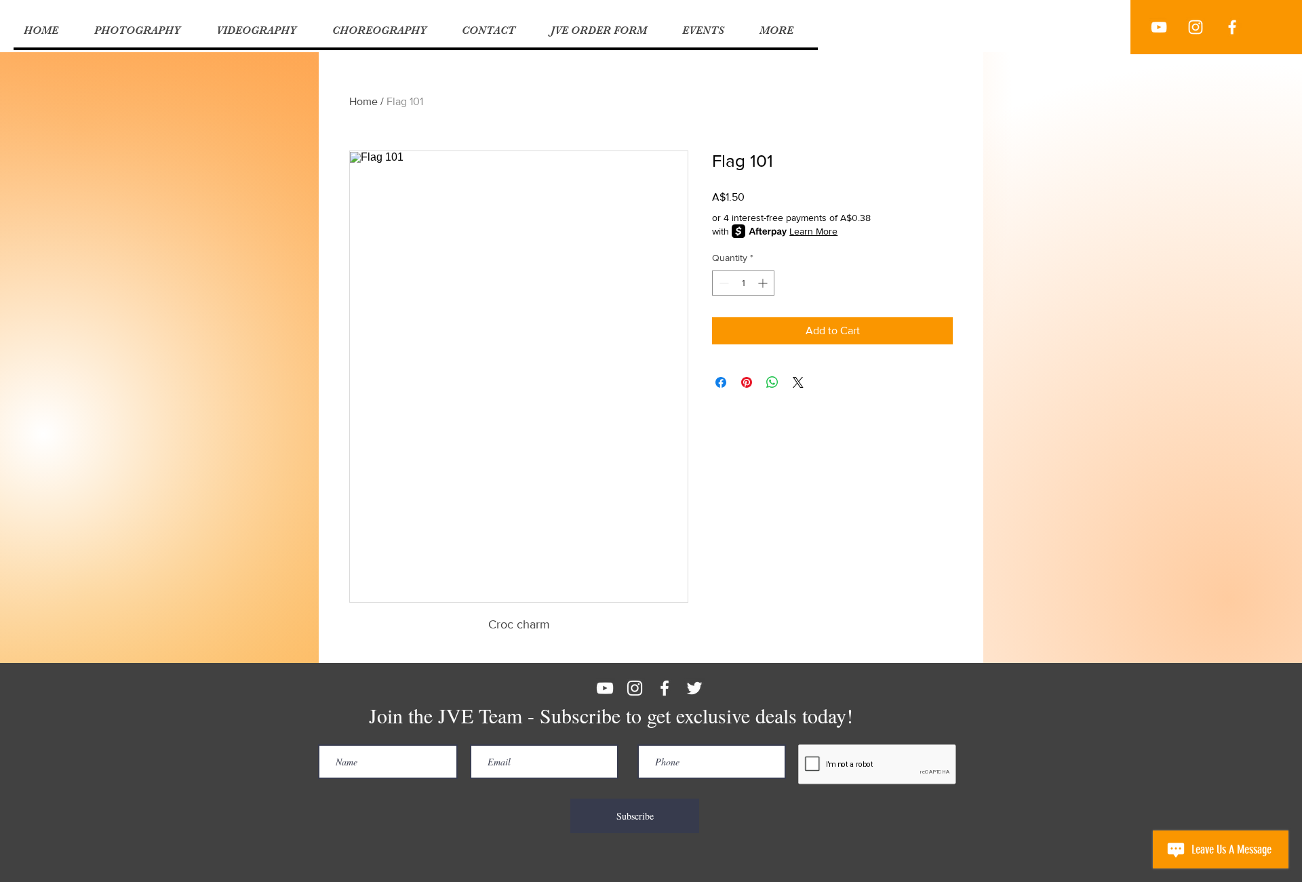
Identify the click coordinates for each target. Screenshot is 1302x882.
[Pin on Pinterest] (746, 382)
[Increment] (763, 283)
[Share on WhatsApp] (772, 382)
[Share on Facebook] (721, 382)
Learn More (813, 231)
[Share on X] (798, 382)
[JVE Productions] (1158, 27)
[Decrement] (722, 283)
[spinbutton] (743, 283)
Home (363, 101)
